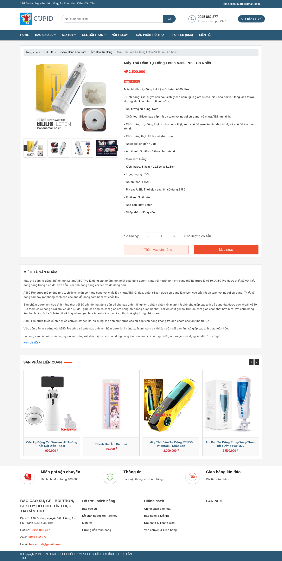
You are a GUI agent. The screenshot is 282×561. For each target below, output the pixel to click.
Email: (241, 3)
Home (24, 34)
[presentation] (25, 148)
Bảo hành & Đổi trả (156, 515)
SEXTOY (68, 34)
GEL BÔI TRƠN (93, 34)
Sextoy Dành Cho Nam (72, 52)
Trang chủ (32, 52)
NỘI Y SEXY (120, 34)
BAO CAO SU (44, 34)
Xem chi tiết (31, 342)
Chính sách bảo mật (157, 508)
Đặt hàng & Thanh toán (159, 522)
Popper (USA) (182, 34)
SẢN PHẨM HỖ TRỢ (150, 34)
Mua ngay (226, 249)
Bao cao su (89, 508)
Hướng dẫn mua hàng (96, 530)
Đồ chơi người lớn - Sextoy (99, 515)
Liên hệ (205, 34)
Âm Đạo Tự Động (101, 52)
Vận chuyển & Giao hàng (160, 530)
